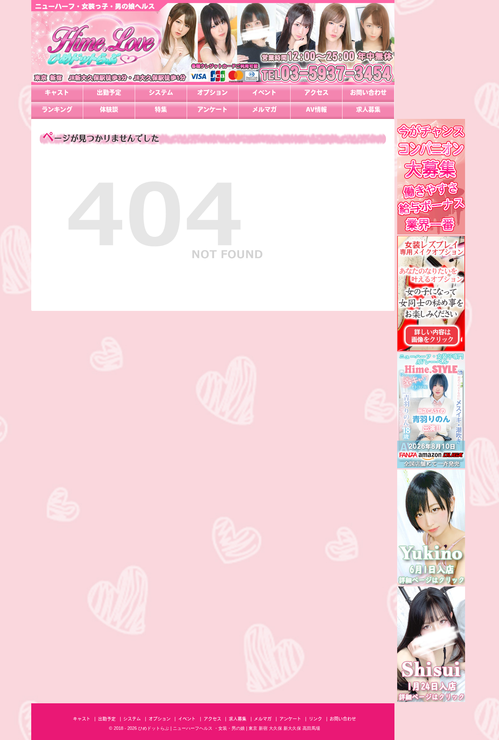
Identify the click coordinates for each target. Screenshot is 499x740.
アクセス (316, 93)
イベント (264, 93)
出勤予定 (109, 93)
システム (161, 93)
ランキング (57, 110)
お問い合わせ (368, 93)
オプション (212, 93)
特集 (161, 110)
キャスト (57, 93)
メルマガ (264, 110)
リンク (315, 719)
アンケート (212, 110)
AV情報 (316, 110)
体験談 (109, 110)
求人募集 (368, 110)
